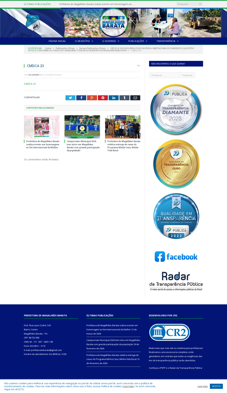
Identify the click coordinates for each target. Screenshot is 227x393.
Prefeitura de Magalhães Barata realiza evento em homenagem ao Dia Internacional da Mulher (42, 144)
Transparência (165, 41)
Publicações (136, 41)
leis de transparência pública (163, 360)
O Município (82, 41)
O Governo (109, 41)
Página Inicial (57, 41)
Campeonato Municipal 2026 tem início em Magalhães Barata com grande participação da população (97, 4)
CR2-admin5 (33, 75)
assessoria (171, 352)
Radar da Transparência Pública (186, 367)
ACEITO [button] (216, 386)
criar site (169, 348)
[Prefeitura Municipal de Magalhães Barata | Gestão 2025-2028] (113, 21)
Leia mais (128, 386)
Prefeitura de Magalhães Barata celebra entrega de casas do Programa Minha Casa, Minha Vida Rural (123, 146)
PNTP (163, 367)
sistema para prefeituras (189, 348)
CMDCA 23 (30, 83)
